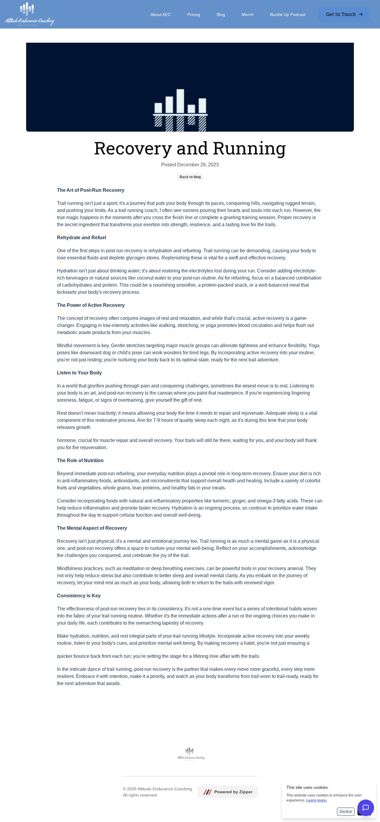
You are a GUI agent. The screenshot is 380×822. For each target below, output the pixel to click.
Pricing (193, 14)
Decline (346, 812)
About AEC (161, 14)
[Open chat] (365, 807)
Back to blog (190, 177)
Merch (248, 14)
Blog (221, 14)
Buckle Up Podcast (287, 14)
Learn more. (316, 800)
